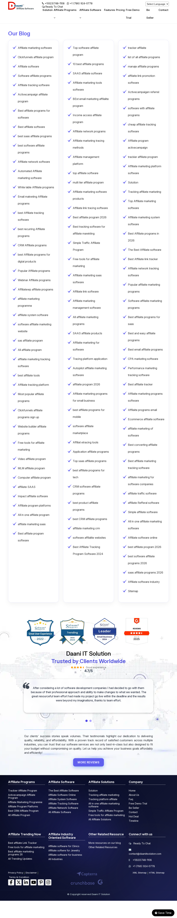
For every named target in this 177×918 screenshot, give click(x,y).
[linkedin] (26, 882)
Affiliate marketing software (35, 48)
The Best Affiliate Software (63, 790)
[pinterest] (41, 882)
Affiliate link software (86, 291)
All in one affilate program (33, 515)
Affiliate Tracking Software (63, 803)
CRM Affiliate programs (32, 245)
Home (132, 790)
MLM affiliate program (31, 468)
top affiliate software (85, 173)
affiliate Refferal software (143, 502)
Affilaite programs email (142, 410)
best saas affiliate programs (35, 136)
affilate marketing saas (32, 524)
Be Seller (150, 13)
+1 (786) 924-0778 (81, 3)
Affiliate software (28, 66)
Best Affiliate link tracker (143, 259)
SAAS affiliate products (87, 333)
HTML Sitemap (157, 872)
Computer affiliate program (34, 477)
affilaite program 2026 (86, 384)
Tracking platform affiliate (102, 799)
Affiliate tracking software (34, 85)
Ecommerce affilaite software (146, 419)
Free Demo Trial (132, 13)
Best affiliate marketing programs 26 (21, 853)
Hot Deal (134, 816)
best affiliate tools (29, 375)
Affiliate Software (90, 10)
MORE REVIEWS (88, 762)
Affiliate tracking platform (33, 384)
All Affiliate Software (59, 812)
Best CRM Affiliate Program (23, 810)
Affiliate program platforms (34, 505)
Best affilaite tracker (140, 384)
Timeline (133, 820)
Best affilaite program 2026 (89, 217)
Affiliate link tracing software (90, 208)
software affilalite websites (89, 537)
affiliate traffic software (142, 493)
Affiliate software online (142, 537)
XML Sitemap (140, 872)
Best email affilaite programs (145, 349)
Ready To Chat (142, 843)
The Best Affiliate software (144, 249)
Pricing (120, 10)
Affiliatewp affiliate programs (35, 289)
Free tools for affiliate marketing (106, 815)
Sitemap (133, 591)
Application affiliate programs (91, 451)
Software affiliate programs (35, 75)
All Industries (55, 859)
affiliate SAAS (26, 487)
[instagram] (48, 882)
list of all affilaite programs (144, 57)
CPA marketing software (143, 359)
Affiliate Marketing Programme (25, 802)
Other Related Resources (102, 847)
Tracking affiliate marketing (144, 191)
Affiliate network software (34, 161)
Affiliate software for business (65, 854)
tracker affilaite (137, 48)
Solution (48, 10)
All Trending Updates (20, 858)
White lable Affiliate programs (36, 187)
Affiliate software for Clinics (63, 846)
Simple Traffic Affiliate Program (105, 810)
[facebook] (11, 882)
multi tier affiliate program (88, 182)
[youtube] (33, 882)
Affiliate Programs (65, 10)
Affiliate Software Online (62, 794)
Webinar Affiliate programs (34, 280)
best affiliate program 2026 (144, 547)
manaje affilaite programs (143, 66)
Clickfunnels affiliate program (36, 57)
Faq (131, 799)
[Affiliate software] (24, 9)
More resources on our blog (104, 842)
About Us (134, 794)
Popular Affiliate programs (34, 271)
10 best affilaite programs (88, 64)
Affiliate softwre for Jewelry (64, 850)
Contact (163, 10)
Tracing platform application (90, 359)
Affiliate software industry (144, 582)
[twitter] (19, 882)
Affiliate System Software (62, 799)
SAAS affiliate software (87, 73)
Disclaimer (31, 872)
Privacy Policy (15, 872)
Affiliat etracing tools (85, 442)
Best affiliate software (31, 127)
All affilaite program (30, 350)
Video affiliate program (32, 459)
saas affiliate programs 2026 (145, 572)
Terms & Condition (19, 877)
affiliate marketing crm (86, 528)
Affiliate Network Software (63, 807)
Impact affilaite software (33, 496)
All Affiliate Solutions (99, 819)
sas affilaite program (30, 340)
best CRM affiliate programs (90, 519)
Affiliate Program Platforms (23, 806)
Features (109, 10)
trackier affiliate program (143, 157)
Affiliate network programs (89, 131)
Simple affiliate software (143, 512)
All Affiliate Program (19, 815)
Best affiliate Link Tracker (22, 842)
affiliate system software (33, 315)
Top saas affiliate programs (89, 461)
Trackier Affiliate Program (22, 790)
